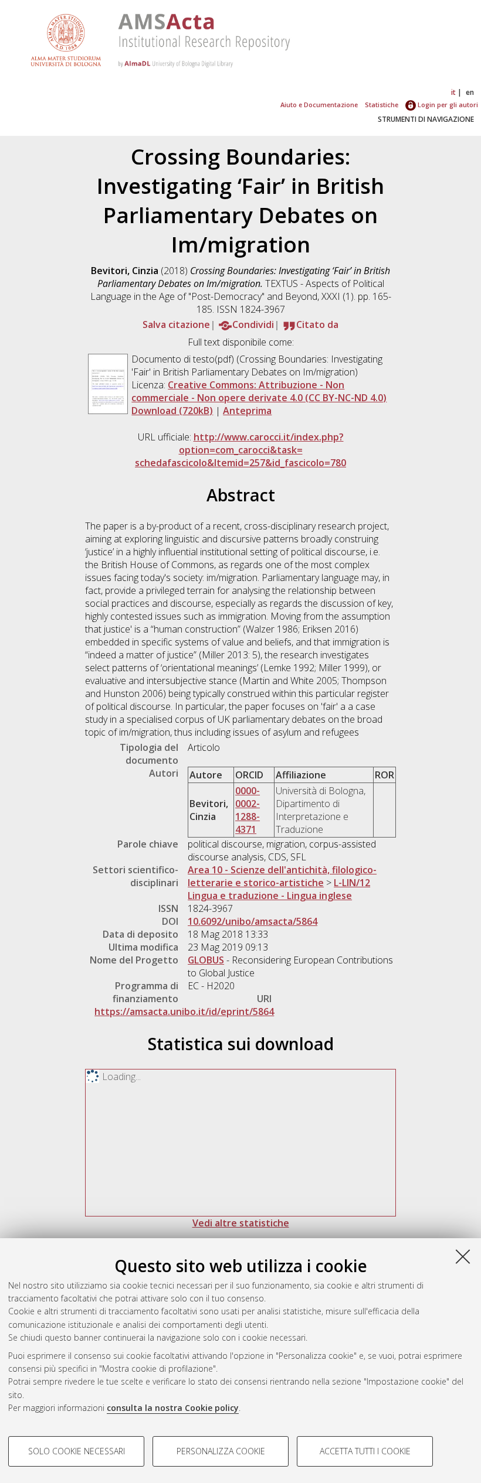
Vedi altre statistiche (240, 1223)
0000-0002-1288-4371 (247, 810)
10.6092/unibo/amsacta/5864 (252, 921)
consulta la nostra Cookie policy (173, 1407)
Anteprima (247, 410)
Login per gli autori (447, 104)
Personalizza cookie (221, 1451)
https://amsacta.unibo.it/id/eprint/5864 (184, 1011)
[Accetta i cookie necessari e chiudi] (462, 1256)
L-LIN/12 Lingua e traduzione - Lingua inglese (279, 889)
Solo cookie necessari (76, 1451)
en (470, 92)
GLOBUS (206, 960)
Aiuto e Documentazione (319, 104)
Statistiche (381, 104)
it (453, 92)
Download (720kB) (172, 410)
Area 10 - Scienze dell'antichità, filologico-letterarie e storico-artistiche (282, 876)
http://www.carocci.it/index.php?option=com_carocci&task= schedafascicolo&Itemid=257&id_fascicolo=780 (240, 449)
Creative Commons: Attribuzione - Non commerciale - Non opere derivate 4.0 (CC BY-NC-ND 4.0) (259, 391)
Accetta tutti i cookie (365, 1451)
